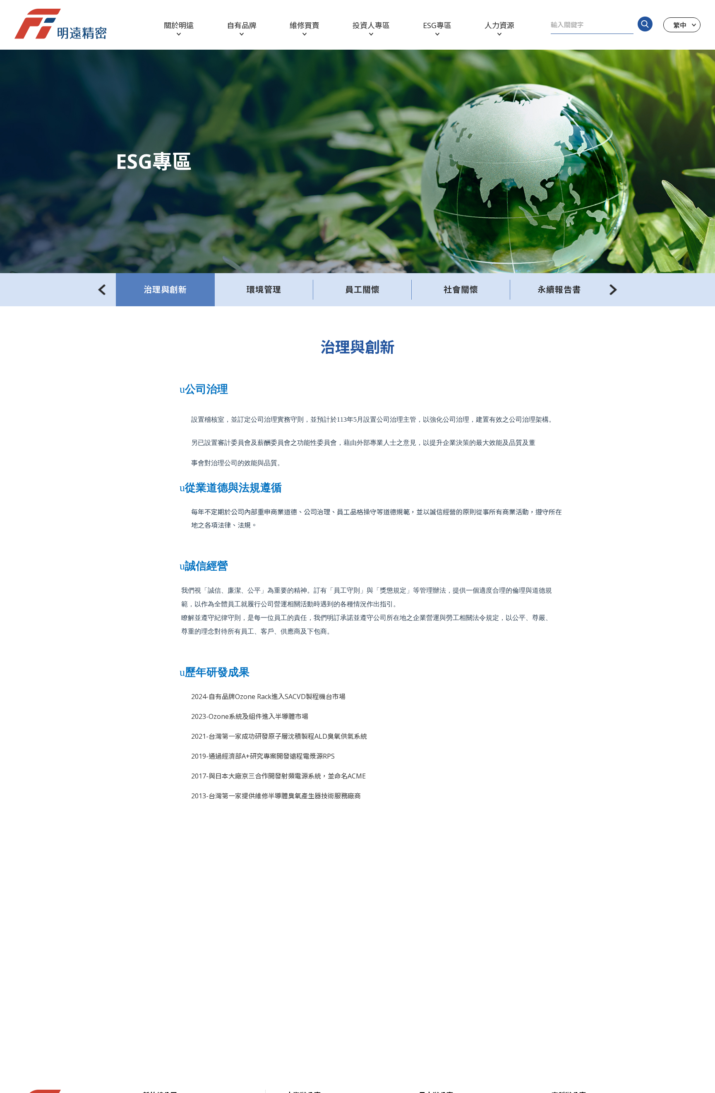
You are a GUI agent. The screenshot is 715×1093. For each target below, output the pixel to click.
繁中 (679, 25)
